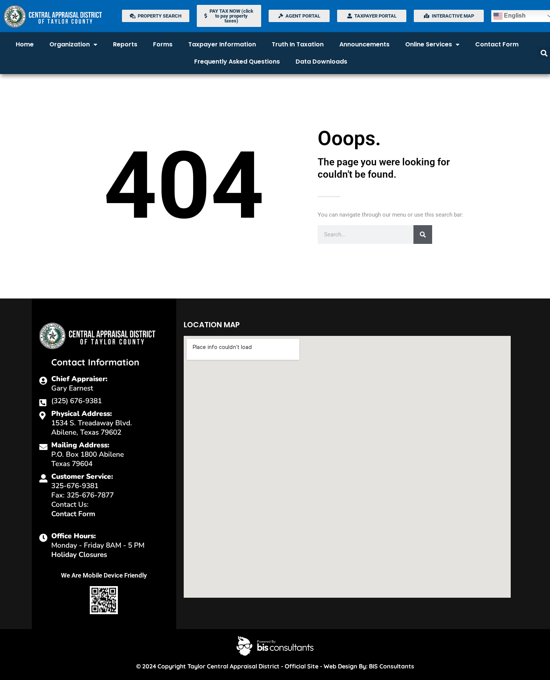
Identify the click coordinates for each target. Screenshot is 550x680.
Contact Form (497, 44)
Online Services (428, 44)
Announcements (364, 44)
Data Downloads (321, 61)
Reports (125, 44)
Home (25, 44)
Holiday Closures (79, 555)
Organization (69, 44)
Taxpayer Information (222, 44)
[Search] (422, 234)
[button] (544, 53)
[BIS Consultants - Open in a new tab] (275, 646)
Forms (162, 44)
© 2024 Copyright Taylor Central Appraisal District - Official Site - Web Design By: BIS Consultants (275, 666)
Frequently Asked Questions (237, 61)
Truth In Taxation (298, 44)
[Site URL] (59, 16)
